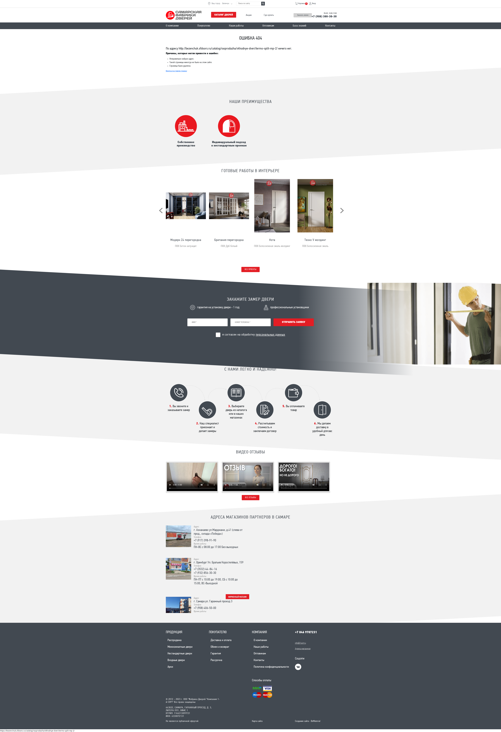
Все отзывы (250, 497)
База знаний (299, 25)
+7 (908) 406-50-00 (205, 608)
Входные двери (176, 660)
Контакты (330, 25)
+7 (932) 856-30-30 (205, 573)
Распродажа (174, 640)
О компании (172, 25)
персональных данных (270, 334)
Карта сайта (257, 721)
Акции (249, 15)
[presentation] (161, 210)
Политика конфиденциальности (271, 666)
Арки (170, 666)
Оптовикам (268, 25)
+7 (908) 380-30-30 (324, 16)
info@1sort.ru (300, 643)
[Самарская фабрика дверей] (186, 15)
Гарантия (216, 653)
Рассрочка (216, 660)
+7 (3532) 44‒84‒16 (205, 569)
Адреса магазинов (302, 649)
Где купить (269, 15)
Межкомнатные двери (180, 646)
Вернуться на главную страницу (176, 71)
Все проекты (250, 269)
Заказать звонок (302, 15)
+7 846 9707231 (306, 632)
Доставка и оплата (221, 640)
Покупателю (203, 25)
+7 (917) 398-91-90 (205, 540)
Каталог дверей (223, 15)
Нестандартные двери (180, 653)
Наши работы (236, 25)
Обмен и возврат (220, 646)
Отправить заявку (293, 322)
